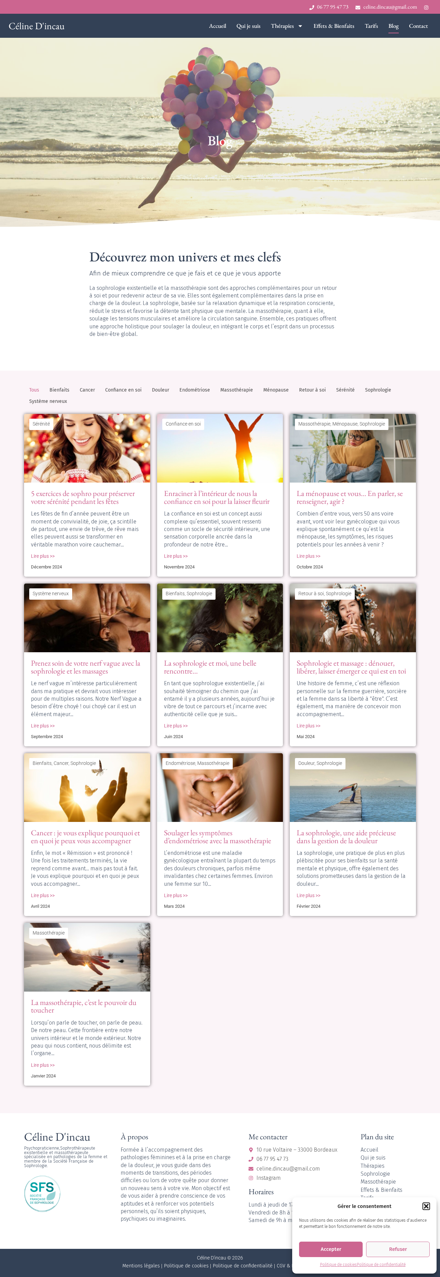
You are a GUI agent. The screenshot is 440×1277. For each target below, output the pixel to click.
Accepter (331, 1249)
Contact (418, 26)
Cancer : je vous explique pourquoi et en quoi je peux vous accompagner (85, 836)
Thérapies (282, 26)
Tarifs (371, 26)
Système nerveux (48, 401)
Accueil (217, 26)
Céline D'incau (37, 26)
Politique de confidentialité (381, 1264)
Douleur (160, 390)
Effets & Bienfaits (334, 26)
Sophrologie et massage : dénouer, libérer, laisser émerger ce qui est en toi (351, 667)
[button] (426, 1206)
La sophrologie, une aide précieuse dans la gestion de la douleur (346, 836)
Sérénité (345, 390)
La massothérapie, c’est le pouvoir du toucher (83, 1006)
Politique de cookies (338, 1264)
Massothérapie (236, 390)
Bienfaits (59, 390)
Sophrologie (378, 390)
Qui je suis (248, 26)
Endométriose (194, 390)
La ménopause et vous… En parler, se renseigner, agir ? (350, 497)
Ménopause (276, 390)
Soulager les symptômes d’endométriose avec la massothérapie (217, 836)
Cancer (87, 390)
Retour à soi (312, 390)
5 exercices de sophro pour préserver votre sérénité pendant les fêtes (83, 497)
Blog (393, 26)
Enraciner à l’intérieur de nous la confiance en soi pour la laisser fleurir (217, 497)
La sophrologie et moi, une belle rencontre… (210, 667)
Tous (34, 390)
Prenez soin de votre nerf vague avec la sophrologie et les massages (85, 667)
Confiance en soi (123, 390)
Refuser (398, 1249)
